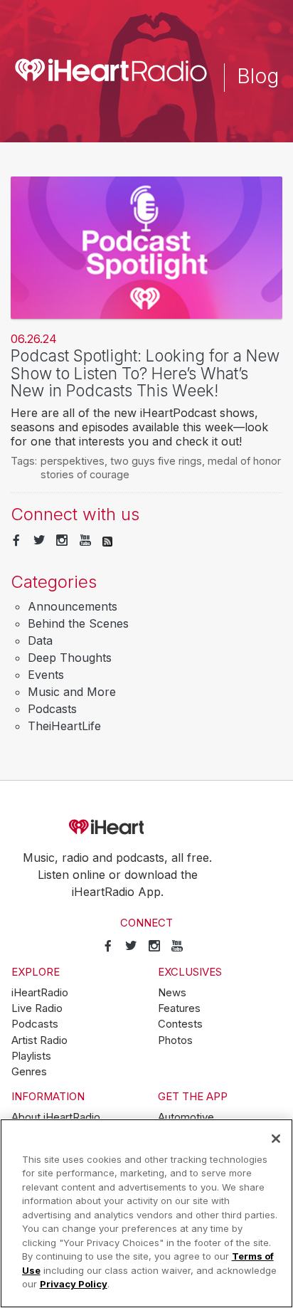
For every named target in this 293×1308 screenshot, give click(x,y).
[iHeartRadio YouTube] (85, 541)
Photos (175, 1040)
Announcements (72, 606)
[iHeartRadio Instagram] (62, 541)
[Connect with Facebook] (16, 541)
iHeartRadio (146, 827)
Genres (29, 1071)
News (172, 992)
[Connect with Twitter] (39, 541)
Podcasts (52, 709)
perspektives (73, 461)
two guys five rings (156, 461)
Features (179, 1008)
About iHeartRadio (55, 1117)
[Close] (276, 1138)
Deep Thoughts (70, 657)
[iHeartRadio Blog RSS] (107, 541)
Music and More (72, 692)
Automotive (186, 1117)
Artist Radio (39, 1040)
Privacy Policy (73, 1283)
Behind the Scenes (78, 623)
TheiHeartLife (64, 726)
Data (40, 640)
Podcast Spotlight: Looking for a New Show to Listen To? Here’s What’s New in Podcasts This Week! (145, 373)
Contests (180, 1024)
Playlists (31, 1056)
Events (46, 675)
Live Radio (37, 1008)
